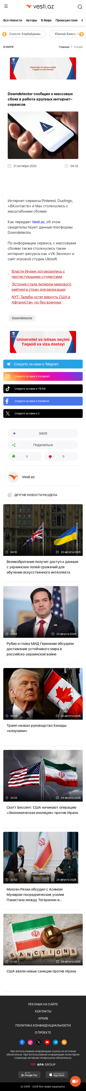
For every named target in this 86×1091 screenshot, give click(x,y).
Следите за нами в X (27, 413)
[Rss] (64, 1043)
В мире (46, 20)
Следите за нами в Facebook (32, 401)
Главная (64, 47)
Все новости (12, 20)
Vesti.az (38, 222)
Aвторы (31, 20)
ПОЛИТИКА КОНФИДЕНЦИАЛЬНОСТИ (43, 1025)
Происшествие (67, 20)
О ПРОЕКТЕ (43, 1032)
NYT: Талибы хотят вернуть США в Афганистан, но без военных (41, 299)
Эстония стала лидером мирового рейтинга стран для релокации (41, 287)
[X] (38, 1043)
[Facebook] (22, 1043)
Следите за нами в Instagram (32, 376)
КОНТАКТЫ (43, 1011)
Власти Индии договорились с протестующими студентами (38, 274)
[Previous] (4, 34)
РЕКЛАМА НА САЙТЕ (43, 1004)
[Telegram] (55, 1043)
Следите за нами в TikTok (30, 388)
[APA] (43, 1064)
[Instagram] (30, 1043)
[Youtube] (47, 1043)
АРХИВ (43, 1018)
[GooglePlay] (29, 1074)
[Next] (81, 34)
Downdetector (22, 318)
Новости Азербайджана (24, 34)
